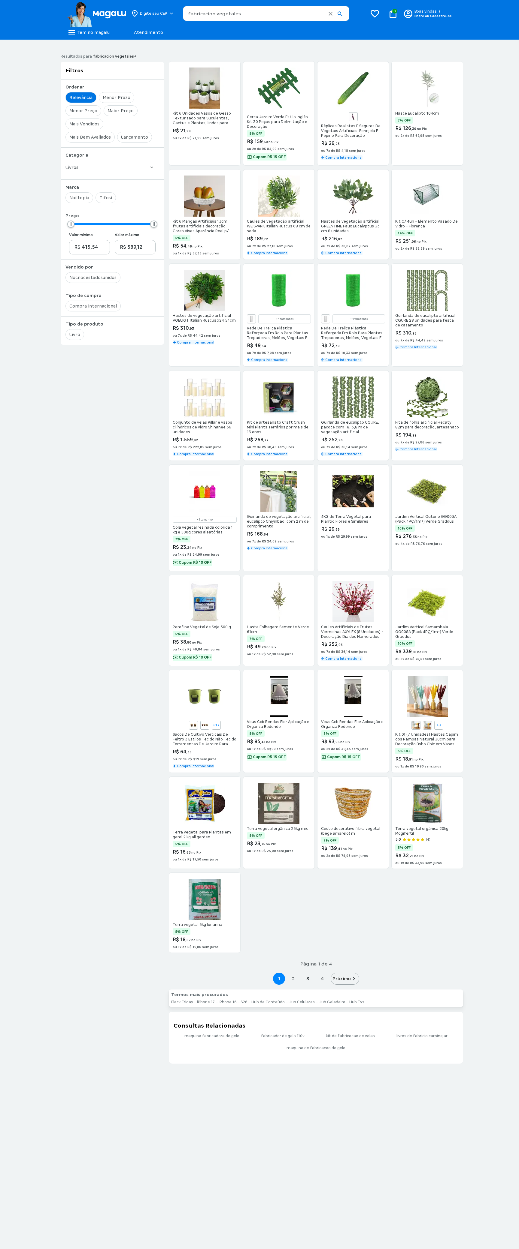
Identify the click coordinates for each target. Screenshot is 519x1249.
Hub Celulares (302, 1002)
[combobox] (266, 13)
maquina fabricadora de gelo (211, 1036)
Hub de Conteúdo (268, 1002)
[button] (330, 14)
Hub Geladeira (332, 1002)
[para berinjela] (353, 116)
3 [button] (307, 978)
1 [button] (279, 978)
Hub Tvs (356, 1002)
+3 (438, 725)
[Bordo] (427, 725)
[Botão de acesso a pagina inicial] (96, 13)
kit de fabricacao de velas (350, 1036)
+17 (216, 725)
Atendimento (148, 32)
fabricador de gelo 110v (283, 1036)
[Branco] (251, 318)
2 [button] (293, 978)
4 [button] (322, 978)
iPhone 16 (228, 1002)
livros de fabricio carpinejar (422, 1036)
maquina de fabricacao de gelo (316, 1048)
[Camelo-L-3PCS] (204, 725)
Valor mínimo (81, 235)
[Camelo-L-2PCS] (193, 725)
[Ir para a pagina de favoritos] (375, 13)
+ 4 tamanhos (284, 318)
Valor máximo (127, 235)
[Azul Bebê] (415, 725)
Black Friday (182, 1002)
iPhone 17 (206, 1002)
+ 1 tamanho (205, 519)
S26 (244, 1002)
